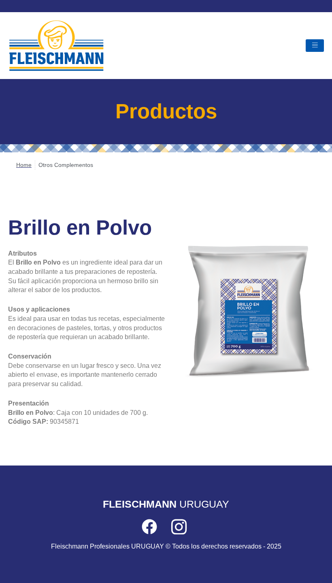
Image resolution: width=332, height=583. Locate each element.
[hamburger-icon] (315, 45)
